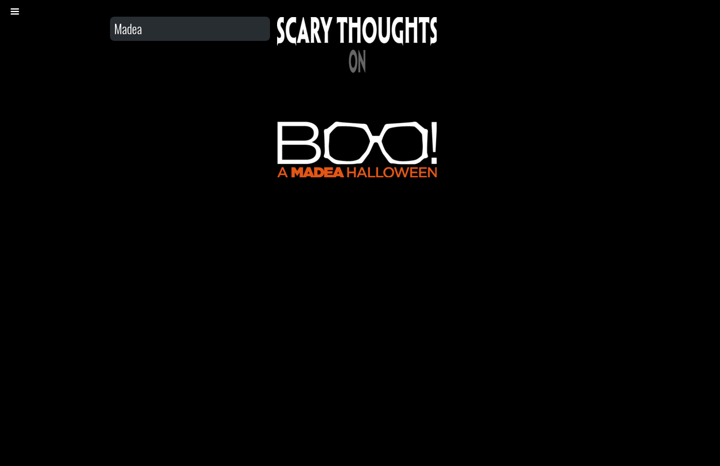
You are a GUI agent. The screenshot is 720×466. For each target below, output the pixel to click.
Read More (357, 86)
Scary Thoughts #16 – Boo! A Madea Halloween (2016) (357, 53)
